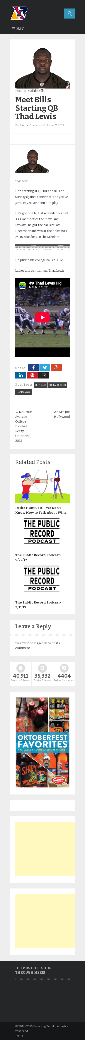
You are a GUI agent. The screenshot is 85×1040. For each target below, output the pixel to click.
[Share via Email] (43, 375)
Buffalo (40, 385)
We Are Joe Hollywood (62, 416)
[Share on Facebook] (33, 367)
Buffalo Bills (35, 91)
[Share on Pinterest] (32, 375)
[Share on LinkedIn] (20, 375)
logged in (40, 643)
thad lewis (23, 391)
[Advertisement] (48, 849)
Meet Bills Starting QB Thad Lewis (36, 108)
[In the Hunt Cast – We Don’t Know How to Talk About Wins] (42, 502)
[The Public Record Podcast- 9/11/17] (42, 596)
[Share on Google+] (56, 367)
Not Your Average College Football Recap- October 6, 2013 (23, 426)
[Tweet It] (44, 367)
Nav (20, 29)
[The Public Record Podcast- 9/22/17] (42, 549)
